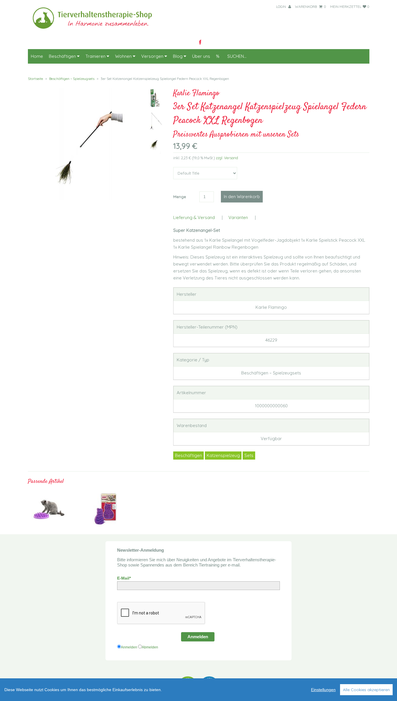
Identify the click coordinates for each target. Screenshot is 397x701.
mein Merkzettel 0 (349, 6)
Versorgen (152, 56)
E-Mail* (124, 578)
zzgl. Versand (227, 157)
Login (281, 6)
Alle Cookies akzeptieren (366, 689)
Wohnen (124, 56)
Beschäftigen (63, 56)
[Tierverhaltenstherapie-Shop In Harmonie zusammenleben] (96, 30)
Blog (178, 56)
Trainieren (96, 56)
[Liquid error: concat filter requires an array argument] (48, 525)
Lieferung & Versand (194, 217)
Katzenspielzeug (223, 455)
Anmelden (197, 636)
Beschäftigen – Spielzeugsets (71, 78)
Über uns (201, 56)
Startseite (35, 78)
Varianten (238, 217)
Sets (248, 455)
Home (37, 56)
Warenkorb (310, 6)
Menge (179, 196)
